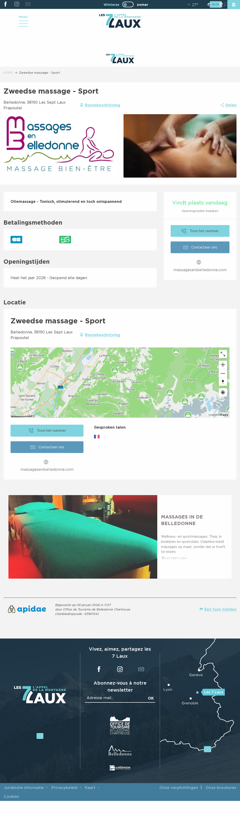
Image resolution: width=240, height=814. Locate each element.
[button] (60, 146)
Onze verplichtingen (178, 787)
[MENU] (23, 25)
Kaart (90, 787)
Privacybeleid (64, 787)
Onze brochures (221, 787)
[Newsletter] (27, 4)
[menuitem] (120, 21)
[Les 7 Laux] (40, 702)
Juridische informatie (24, 787)
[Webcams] (221, 4)
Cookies (11, 796)
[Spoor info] (208, 4)
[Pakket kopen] (233, 4)
